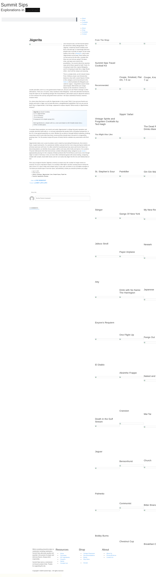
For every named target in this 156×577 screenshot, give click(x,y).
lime (51, 174)
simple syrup (56, 174)
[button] (116, 26)
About (84, 18)
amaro (84, 151)
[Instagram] (113, 562)
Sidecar (65, 82)
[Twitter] (104, 562)
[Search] (76, 19)
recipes (46, 176)
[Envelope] (117, 562)
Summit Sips (14, 4)
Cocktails (85, 22)
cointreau (39, 174)
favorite (34, 176)
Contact (84, 24)
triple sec (63, 174)
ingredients (40, 176)
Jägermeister (45, 174)
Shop (83, 20)
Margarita (79, 53)
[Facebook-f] (108, 562)
